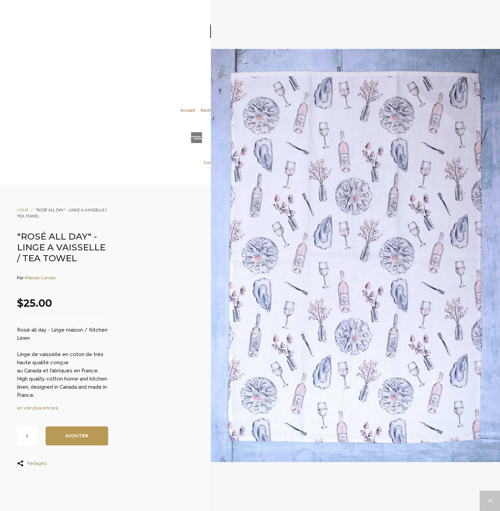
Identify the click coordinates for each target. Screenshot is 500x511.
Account (241, 65)
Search (259, 65)
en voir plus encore (38, 408)
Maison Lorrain (40, 277)
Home (23, 210)
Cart (277, 65)
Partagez (37, 463)
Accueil (187, 110)
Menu (222, 65)
